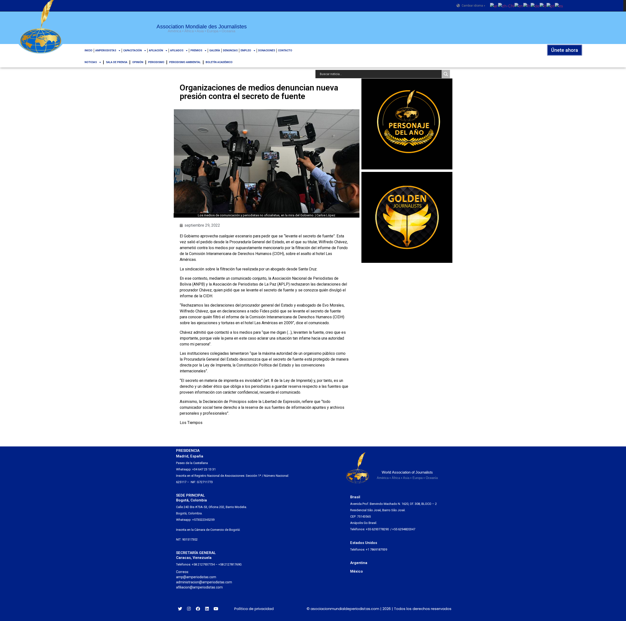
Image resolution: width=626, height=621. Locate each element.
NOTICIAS (91, 62)
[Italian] (543, 5)
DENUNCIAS (230, 50)
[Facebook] (198, 608)
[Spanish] (559, 5)
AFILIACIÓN (156, 50)
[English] (518, 5)
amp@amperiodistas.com (196, 577)
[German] (535, 5)
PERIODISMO (156, 62)
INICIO (88, 50)
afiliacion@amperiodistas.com (199, 587)
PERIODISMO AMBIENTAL (185, 62)
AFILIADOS (176, 50)
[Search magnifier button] (446, 74)
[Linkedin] (207, 608)
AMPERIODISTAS (105, 50)
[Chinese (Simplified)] (506, 5)
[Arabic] (494, 5)
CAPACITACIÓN (132, 50)
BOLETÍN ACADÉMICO (219, 62)
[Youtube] (216, 608)
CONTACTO (285, 50)
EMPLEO (246, 50)
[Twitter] (180, 608)
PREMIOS (196, 50)
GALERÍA (214, 50)
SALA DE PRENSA (116, 62)
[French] (527, 5)
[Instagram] (189, 608)
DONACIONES (266, 50)
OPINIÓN (137, 62)
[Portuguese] (551, 5)
